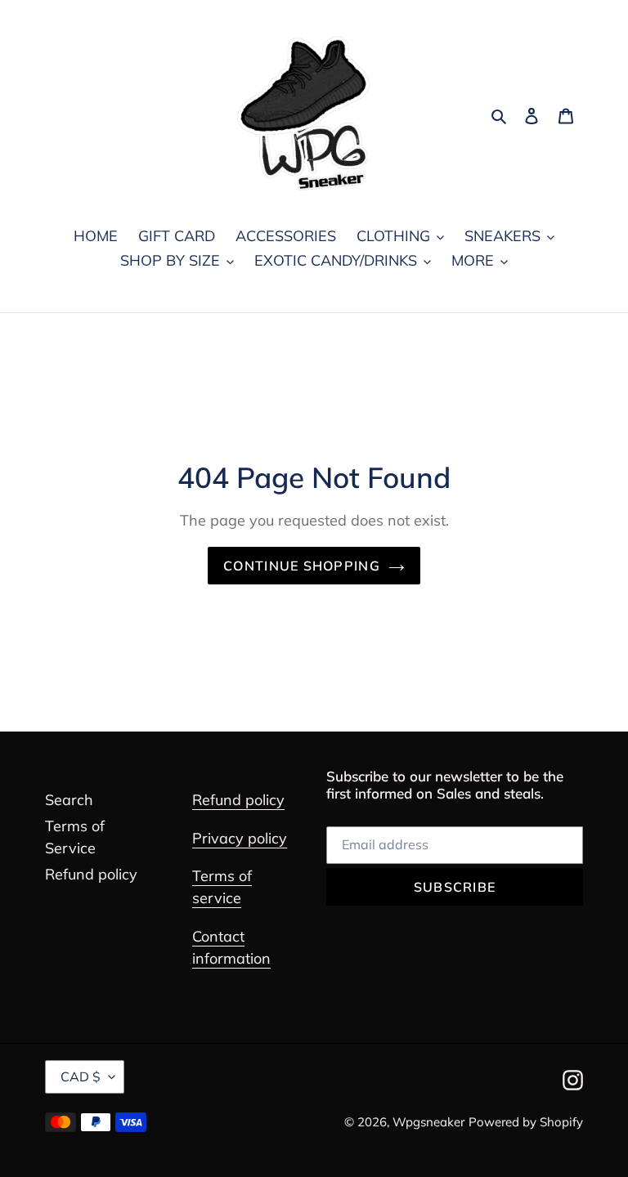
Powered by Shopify (526, 1122)
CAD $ (81, 1076)
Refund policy (91, 874)
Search (69, 799)
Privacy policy (239, 838)
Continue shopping (301, 565)
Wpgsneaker (428, 1122)
